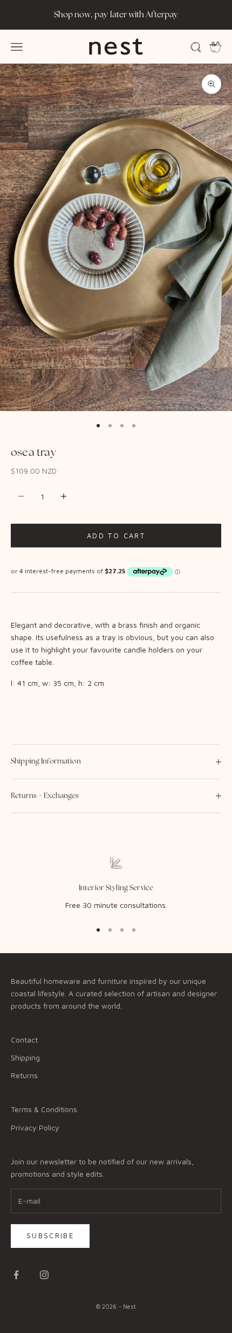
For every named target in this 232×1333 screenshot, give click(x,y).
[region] (116, 883)
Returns (24, 1075)
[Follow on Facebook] (16, 1274)
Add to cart (116, 535)
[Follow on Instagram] (44, 1274)
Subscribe (50, 1235)
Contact (24, 1039)
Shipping (25, 1057)
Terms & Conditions (44, 1109)
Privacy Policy (35, 1127)
